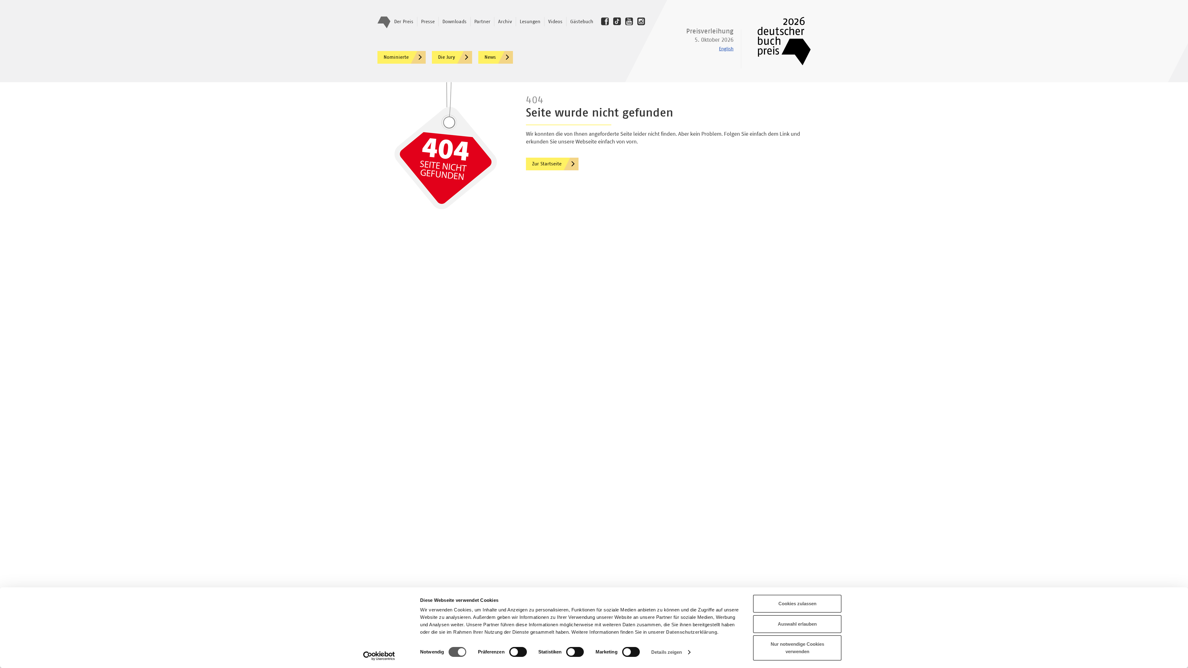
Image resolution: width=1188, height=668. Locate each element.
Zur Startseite (547, 163)
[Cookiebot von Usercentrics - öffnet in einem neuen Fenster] (379, 656)
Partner (482, 21)
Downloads (454, 21)
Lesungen (530, 21)
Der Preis (403, 21)
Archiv (505, 21)
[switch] (518, 652)
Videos (555, 21)
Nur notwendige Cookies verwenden (797, 647)
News (490, 57)
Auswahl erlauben (797, 624)
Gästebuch (581, 21)
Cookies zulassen (797, 603)
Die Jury (446, 57)
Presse (428, 21)
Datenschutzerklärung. (692, 632)
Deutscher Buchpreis (780, 41)
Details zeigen (666, 652)
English (726, 49)
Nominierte (396, 57)
